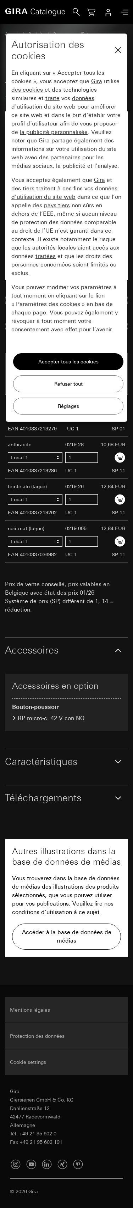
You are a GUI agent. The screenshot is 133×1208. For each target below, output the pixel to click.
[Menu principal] (122, 12)
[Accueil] (39, 12)
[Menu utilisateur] (108, 12)
